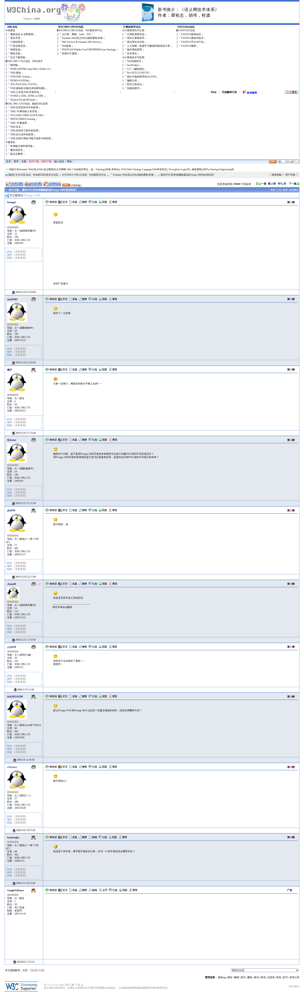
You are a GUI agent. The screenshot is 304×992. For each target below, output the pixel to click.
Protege (28, 195)
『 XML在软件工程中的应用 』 (24, 130)
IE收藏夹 (294, 189)
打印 (278, 189)
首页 (8, 161)
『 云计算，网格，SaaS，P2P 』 (76, 34)
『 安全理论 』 (132, 53)
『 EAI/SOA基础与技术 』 (192, 38)
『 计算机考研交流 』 (135, 34)
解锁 (236, 977)
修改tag (222, 977)
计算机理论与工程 (134, 30)
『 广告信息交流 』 (17, 45)
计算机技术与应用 (134, 57)
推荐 (285, 189)
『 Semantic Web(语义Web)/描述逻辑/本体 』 (82, 38)
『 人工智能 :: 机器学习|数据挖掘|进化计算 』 (148, 45)
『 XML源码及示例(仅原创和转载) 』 (27, 88)
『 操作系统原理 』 (134, 49)
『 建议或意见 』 (16, 150)
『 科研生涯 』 (15, 49)
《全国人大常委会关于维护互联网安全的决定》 (91, 987)
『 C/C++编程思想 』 (135, 69)
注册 (23, 161)
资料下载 (46, 161)
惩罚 (285, 977)
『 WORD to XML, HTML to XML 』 (27, 95)
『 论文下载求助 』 (17, 57)
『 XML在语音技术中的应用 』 (24, 107)
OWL (38, 195)
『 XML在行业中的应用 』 (21, 134)
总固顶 (271, 977)
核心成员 (59, 161)
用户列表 (290, 174)
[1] (32, 970)
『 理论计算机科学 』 (135, 38)
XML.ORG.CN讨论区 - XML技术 (25, 61)
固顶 (263, 977)
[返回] (11, 174)
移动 (256, 977)
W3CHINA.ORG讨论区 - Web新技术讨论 (80, 30)
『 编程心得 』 (132, 80)
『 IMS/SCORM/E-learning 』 (22, 119)
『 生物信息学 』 (133, 88)
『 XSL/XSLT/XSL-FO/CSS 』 (23, 84)
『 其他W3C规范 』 (69, 53)
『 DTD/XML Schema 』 (20, 76)
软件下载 (34, 161)
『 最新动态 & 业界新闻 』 (21, 34)
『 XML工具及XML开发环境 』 (24, 92)
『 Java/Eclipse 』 (133, 65)
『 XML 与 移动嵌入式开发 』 (23, 111)
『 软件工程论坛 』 (134, 84)
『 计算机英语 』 (16, 41)
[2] (35, 970)
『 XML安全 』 (15, 126)
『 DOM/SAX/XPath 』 (19, 80)
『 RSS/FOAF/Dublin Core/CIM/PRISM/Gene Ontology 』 (89, 49)
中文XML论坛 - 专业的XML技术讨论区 (36, 174)
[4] (42, 970)
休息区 (11, 30)
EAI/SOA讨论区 (186, 30)
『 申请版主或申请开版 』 (21, 146)
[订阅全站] (272, 162)
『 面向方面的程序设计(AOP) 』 (141, 76)
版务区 (11, 142)
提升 (243, 977)
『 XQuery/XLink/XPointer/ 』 (23, 99)
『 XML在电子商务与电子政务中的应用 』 (30, 138)
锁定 (229, 977)
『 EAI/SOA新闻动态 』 (191, 34)
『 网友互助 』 (15, 53)
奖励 (278, 977)
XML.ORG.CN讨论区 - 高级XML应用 (27, 103)
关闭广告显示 (60, 283)
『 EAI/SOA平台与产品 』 (192, 41)
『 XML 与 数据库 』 (18, 122)
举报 (272, 189)
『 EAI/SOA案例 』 (188, 45)
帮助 (69, 161)
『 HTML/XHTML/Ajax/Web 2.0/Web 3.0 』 (30, 69)
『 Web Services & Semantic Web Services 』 (81, 41)
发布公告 (294, 977)
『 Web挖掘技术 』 (134, 61)
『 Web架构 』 (66, 45)
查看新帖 (277, 174)
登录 (16, 161)
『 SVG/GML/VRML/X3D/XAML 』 (26, 115)
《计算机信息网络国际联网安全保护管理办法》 (143, 987)
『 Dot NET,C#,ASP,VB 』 (138, 72)
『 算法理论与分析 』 (135, 41)
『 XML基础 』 (15, 72)
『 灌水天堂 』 (15, 38)
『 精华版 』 (14, 65)
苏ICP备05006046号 (54, 987)
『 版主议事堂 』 (16, 153)
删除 (249, 977)
